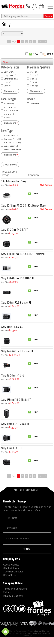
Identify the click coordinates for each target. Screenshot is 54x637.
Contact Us (9, 575)
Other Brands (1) (11, 79)
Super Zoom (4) (11, 146)
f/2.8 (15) (34, 86)
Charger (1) (34, 104)
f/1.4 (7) (33, 72)
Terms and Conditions (15, 588)
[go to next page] (45, 41)
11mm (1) (8, 117)
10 (40, 41)
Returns (7, 592)
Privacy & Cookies (13, 595)
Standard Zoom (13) (12, 142)
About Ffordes (11, 564)
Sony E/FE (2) (10, 75)
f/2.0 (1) (33, 79)
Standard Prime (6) (12, 139)
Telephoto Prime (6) (12, 149)
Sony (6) (7, 86)
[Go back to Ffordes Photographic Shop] (13, 7)
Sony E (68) (9, 72)
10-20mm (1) (10, 107)
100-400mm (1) (11, 111)
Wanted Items (11, 568)
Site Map (45, 631)
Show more (10, 91)
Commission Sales (13, 571)
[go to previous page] (9, 41)
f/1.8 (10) (34, 75)
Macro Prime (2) (11, 135)
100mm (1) (9, 114)
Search (48, 16)
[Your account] (28, 5)
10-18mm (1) (9, 104)
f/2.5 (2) (33, 82)
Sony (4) (7, 82)
